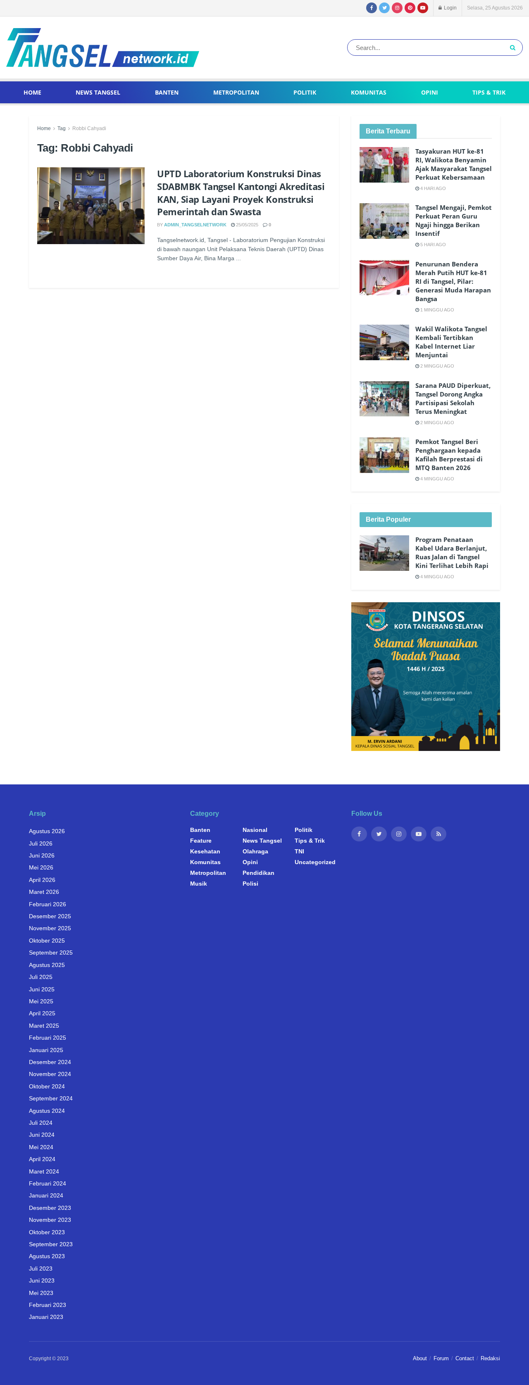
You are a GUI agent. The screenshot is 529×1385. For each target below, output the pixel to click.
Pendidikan (258, 872)
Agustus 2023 (47, 1256)
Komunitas (368, 92)
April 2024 (42, 1159)
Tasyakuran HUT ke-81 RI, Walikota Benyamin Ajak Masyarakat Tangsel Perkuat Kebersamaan (453, 164)
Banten (167, 92)
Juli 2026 (40, 843)
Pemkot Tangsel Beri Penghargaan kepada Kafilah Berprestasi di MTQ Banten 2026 (449, 454)
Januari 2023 (46, 1317)
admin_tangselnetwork (195, 224)
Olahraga (255, 851)
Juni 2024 (42, 1134)
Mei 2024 (41, 1147)
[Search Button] (514, 47)
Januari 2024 (46, 1195)
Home (32, 92)
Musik (198, 883)
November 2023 (50, 1219)
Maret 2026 (44, 891)
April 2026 (42, 880)
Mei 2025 (41, 1001)
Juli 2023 (40, 1268)
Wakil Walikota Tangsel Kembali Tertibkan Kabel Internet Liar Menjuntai (451, 342)
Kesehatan (205, 851)
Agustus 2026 (47, 831)
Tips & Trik (488, 92)
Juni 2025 (42, 989)
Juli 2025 (40, 977)
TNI (299, 851)
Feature (201, 840)
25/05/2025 (246, 224)
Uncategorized (315, 862)
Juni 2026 (42, 855)
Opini (429, 92)
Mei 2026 (41, 867)
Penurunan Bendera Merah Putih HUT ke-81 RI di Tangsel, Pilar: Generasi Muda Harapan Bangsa (453, 281)
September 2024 (51, 1098)
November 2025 (50, 928)
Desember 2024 (50, 1062)
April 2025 (42, 1013)
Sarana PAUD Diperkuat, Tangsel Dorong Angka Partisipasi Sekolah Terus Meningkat (453, 398)
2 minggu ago (436, 365)
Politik (304, 92)
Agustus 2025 (47, 965)
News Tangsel (98, 92)
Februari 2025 (47, 1037)
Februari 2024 (47, 1183)
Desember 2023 (50, 1207)
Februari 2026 (47, 904)
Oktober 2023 (47, 1232)
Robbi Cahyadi (89, 128)
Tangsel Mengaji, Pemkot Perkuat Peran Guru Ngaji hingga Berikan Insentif (453, 220)
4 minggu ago (436, 478)
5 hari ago (432, 244)
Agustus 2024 (47, 1110)
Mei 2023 (41, 1293)
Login (450, 8)
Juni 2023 (42, 1280)
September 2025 (51, 952)
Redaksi (490, 1358)
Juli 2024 (40, 1122)
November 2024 (50, 1074)
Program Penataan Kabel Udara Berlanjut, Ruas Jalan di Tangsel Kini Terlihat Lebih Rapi (451, 552)
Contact (464, 1358)
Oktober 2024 (47, 1086)
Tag (61, 128)
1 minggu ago (436, 309)
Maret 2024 (44, 1171)
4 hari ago (432, 188)
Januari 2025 (46, 1050)
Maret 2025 (44, 1025)
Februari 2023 (47, 1305)
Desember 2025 (50, 916)
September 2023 (51, 1244)
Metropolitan (236, 92)
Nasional (255, 830)
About (420, 1358)
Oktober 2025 (47, 940)
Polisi (250, 883)
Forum (441, 1358)
